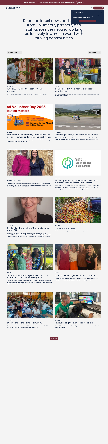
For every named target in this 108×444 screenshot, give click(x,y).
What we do (51, 8)
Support (58, 8)
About (63, 8)
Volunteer (43, 8)
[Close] (102, 12)
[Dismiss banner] (105, 2)
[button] (98, 8)
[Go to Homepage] (13, 8)
